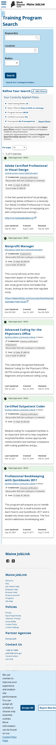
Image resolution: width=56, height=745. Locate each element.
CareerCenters (11, 656)
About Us (9, 580)
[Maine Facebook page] (7, 561)
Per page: (6, 147)
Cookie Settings (12, 627)
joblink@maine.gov (13, 653)
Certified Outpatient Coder (25, 406)
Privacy (8, 612)
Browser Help (11, 592)
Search (11, 75)
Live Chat (9, 659)
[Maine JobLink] (28, 4)
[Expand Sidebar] (3, 14)
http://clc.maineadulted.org (19, 217)
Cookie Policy (11, 624)
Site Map (9, 601)
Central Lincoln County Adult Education (21, 173)
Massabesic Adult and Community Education (24, 249)
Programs (9, 598)
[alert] (28, 158)
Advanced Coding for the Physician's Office (23, 332)
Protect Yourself (12, 595)
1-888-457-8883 (11, 650)
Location (10, 45)
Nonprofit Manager (19, 246)
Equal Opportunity (13, 615)
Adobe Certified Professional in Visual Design (26, 168)
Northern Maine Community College (20, 337)
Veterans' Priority (12, 618)
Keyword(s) (11, 33)
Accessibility (10, 621)
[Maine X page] (13, 561)
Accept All (27, 707)
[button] (3, 4)
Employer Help (11, 589)
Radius (8, 58)
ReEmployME (11, 638)
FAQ (7, 583)
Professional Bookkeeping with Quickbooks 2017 (24, 478)
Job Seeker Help (12, 586)
